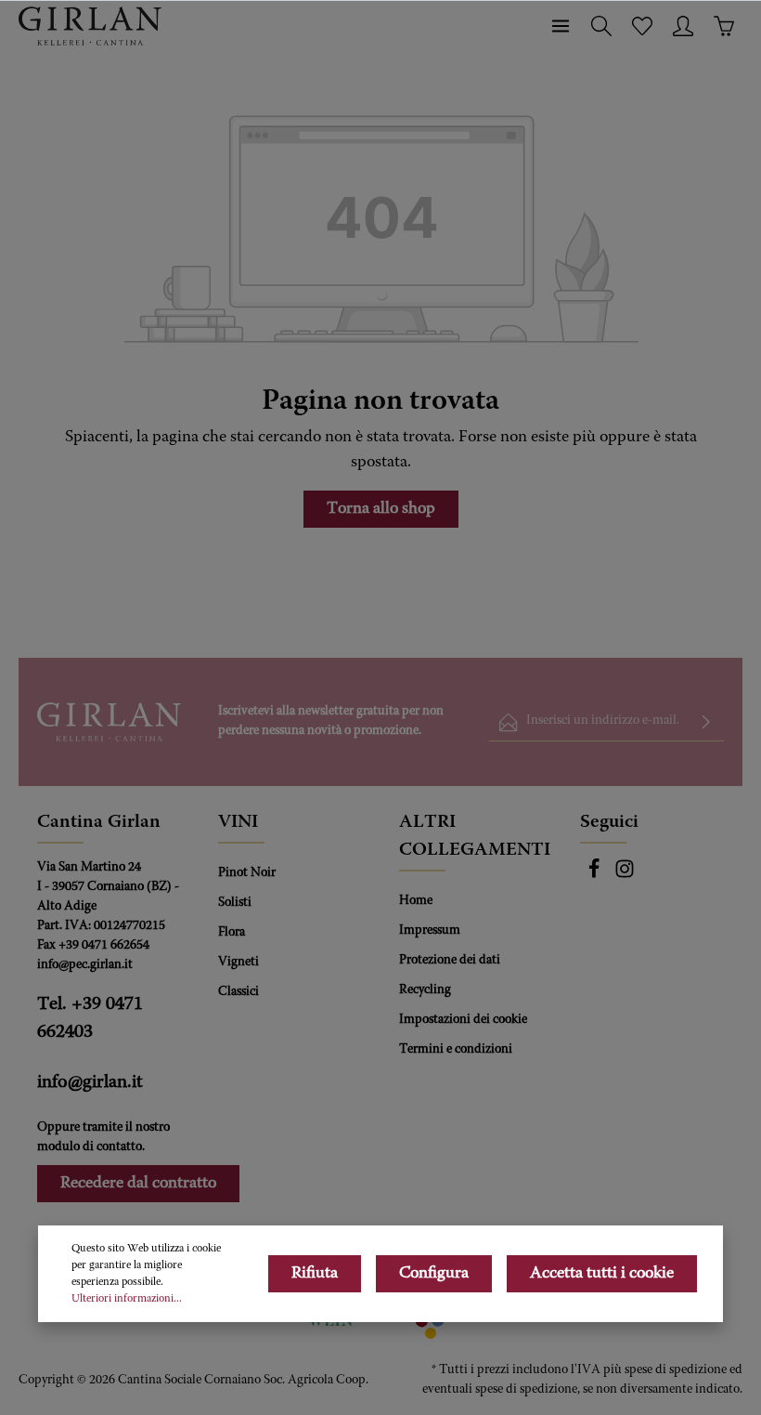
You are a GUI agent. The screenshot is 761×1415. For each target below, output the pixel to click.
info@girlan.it (90, 1082)
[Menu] (560, 26)
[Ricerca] (601, 26)
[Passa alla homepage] (90, 26)
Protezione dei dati (449, 960)
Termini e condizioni (455, 1049)
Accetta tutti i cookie (602, 1273)
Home (415, 901)
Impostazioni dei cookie (463, 1020)
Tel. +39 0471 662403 (90, 1018)
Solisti (235, 903)
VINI (238, 822)
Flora (231, 932)
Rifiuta (314, 1273)
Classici (238, 992)
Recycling (425, 990)
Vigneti (238, 962)
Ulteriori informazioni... (126, 1298)
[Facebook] (595, 876)
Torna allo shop (381, 509)
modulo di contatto (89, 1147)
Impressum (429, 930)
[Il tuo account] (683, 26)
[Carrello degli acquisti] (723, 26)
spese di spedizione (676, 1370)
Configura (434, 1273)
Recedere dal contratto (138, 1183)
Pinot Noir (247, 873)
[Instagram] (624, 876)
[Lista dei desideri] (642, 26)
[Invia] (706, 722)
